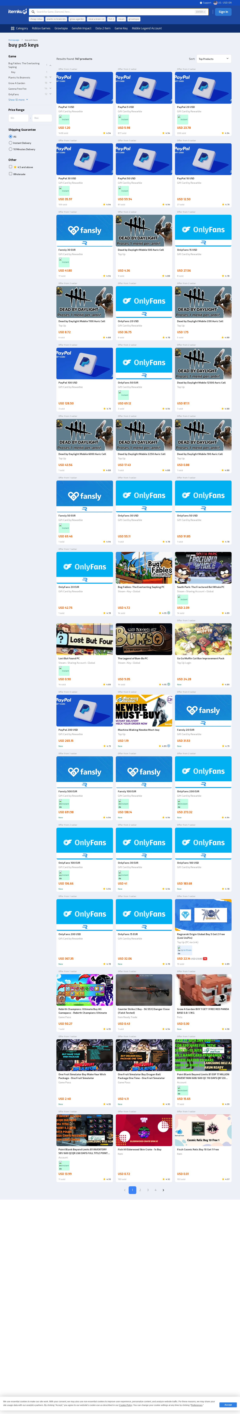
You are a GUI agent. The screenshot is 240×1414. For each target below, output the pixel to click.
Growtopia (61, 28)
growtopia (134, 19)
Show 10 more (16, 100)
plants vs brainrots (56, 19)
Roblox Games (41, 28)
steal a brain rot (96, 19)
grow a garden (77, 19)
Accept (228, 1405)
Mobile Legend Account (147, 28)
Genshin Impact (81, 28)
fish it (111, 19)
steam (121, 19)
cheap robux (36, 19)
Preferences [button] (196, 1405)
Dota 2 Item (103, 28)
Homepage (13, 40)
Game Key (121, 28)
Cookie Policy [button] (125, 1405)
